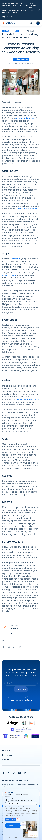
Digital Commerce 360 (27, 208)
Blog (17, 30)
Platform (6, 750)
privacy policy (24, 697)
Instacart (16, 258)
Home (5, 30)
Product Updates (21, 59)
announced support (25, 118)
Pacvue (14, 63)
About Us (6, 759)
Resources (7, 755)
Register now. (7, 16)
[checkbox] (21, 700)
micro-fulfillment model (28, 399)
